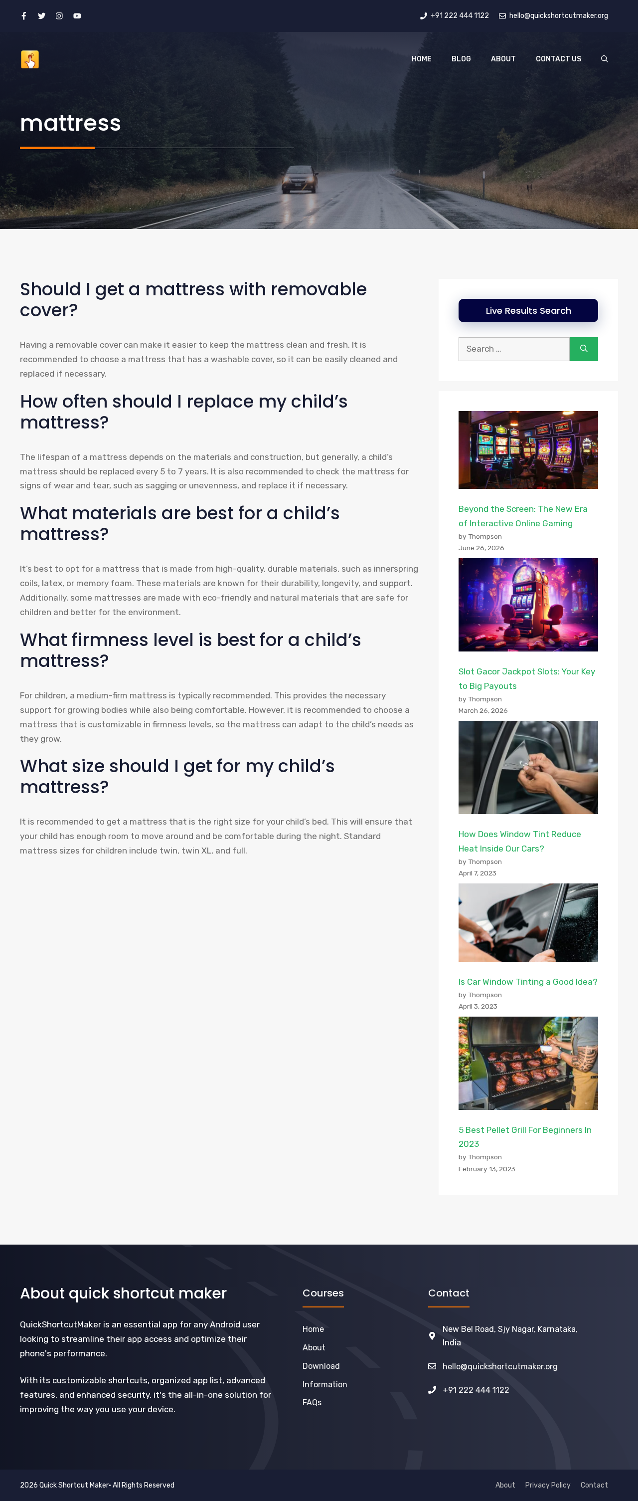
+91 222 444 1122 (476, 1390)
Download (321, 1366)
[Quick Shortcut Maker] (30, 59)
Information (325, 1384)
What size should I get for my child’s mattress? (177, 776)
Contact (594, 1485)
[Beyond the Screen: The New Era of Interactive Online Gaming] (528, 452)
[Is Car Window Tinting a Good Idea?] (528, 924)
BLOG (461, 59)
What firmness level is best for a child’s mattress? (190, 650)
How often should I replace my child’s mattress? (184, 411)
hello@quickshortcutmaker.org (500, 1366)
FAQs (312, 1402)
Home (422, 59)
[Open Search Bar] (604, 59)
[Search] (584, 349)
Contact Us (558, 59)
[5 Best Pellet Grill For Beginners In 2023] (528, 1065)
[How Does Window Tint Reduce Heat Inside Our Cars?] (528, 770)
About (503, 59)
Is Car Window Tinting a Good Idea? (528, 982)
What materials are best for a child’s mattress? (180, 523)
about (314, 1347)
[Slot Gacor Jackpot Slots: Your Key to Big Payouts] (528, 607)
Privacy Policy (548, 1485)
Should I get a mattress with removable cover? (193, 299)
